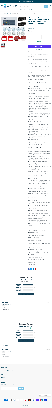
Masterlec (31, 28)
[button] (18, 284)
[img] (5, 302)
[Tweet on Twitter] (31, 269)
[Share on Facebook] (29, 269)
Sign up (21, 388)
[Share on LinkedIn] (33, 269)
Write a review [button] (26, 294)
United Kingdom (44, 395)
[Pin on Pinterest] (35, 269)
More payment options (39, 49)
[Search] (46, 6)
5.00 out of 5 (30, 279)
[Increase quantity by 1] (40, 37)
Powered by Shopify (26, 405)
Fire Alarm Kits (8, 13)
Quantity (30, 33)
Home (2, 13)
